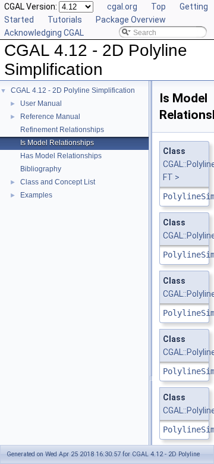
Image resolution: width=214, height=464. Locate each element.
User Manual (41, 103)
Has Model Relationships (61, 156)
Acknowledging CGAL (44, 32)
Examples (36, 195)
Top (158, 6)
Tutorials (65, 19)
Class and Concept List (57, 182)
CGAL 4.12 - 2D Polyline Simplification (73, 90)
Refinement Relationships (62, 130)
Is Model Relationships (57, 143)
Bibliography (40, 169)
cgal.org (122, 6)
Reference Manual (50, 116)
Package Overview (131, 19)
